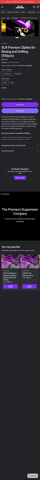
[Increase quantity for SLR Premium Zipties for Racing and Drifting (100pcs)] (9, 92)
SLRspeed (6, 270)
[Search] (34, 7)
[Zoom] (31, 23)
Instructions (31, 12)
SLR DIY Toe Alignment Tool (27, 274)
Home (3, 12)
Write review (20, 178)
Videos (23, 12)
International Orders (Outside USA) (13, 145)
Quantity (4, 87)
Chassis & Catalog (13, 12)
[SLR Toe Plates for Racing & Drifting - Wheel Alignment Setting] (10, 261)
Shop (8, 18)
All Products (14, 18)
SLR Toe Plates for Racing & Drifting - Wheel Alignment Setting (10, 276)
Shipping (3, 62)
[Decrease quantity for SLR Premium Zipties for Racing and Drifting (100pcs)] (3, 92)
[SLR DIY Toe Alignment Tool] (29, 261)
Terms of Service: (7, 151)
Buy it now (20, 111)
